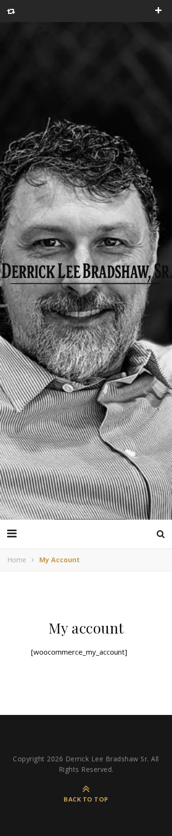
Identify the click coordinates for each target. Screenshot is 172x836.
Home (16, 559)
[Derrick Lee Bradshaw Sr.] (86, 271)
